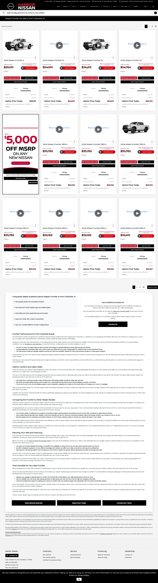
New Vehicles (47, 555)
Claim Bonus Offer (21, 178)
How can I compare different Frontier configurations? (32, 325)
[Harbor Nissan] (21, 6)
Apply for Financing (104, 555)
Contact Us (112, 324)
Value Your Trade (29, 78)
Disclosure (33, 182)
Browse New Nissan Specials (12, 532)
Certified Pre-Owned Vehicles (52, 560)
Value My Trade (102, 557)
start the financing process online (39, 441)
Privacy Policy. (83, 575)
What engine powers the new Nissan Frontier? (29, 302)
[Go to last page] (156, 26)
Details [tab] (15, 88)
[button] (35, 57)
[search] (153, 7)
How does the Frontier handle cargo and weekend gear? (33, 307)
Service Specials (75, 557)
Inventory (47, 551)
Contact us (8, 535)
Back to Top (152, 287)
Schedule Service (75, 555)
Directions (128, 557)
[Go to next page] (152, 26)
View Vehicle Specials (34, 503)
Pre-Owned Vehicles (49, 557)
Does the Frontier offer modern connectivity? (29, 319)
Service (73, 551)
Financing (102, 551)
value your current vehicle (121, 311)
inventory (14, 529)
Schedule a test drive (106, 534)
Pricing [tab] (25, 88)
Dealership (130, 551)
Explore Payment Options (20, 82)
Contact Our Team (124, 503)
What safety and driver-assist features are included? (31, 313)
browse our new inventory (33, 344)
